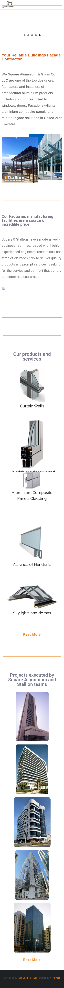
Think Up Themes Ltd (27, 977)
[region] (32, 18)
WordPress (55, 977)
